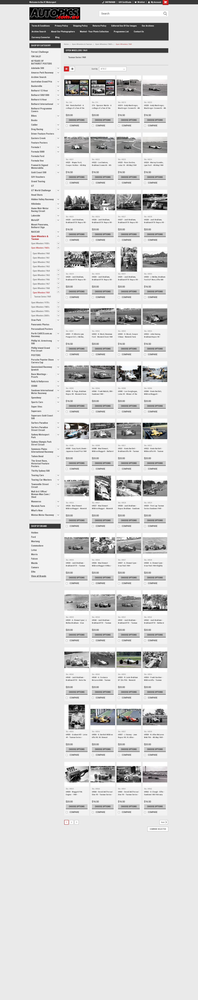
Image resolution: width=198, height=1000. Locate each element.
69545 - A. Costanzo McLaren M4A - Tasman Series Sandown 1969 (101, 680)
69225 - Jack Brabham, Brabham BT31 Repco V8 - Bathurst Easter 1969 (76, 222)
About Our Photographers (63, 31)
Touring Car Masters (41, 479)
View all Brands (38, 576)
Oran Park (36, 320)
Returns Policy (99, 25)
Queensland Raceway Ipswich (41, 368)
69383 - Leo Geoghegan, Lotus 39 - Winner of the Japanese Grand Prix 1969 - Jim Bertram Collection (128, 395)
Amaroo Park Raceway (42, 72)
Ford (33, 537)
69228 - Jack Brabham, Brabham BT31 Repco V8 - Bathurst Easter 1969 (154, 222)
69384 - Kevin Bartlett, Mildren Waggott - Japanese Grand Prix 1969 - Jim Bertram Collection (154, 395)
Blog (57, 37)
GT (32, 186)
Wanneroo (36, 501)
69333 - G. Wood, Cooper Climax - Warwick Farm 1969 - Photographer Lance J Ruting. (128, 338)
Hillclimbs (36, 203)
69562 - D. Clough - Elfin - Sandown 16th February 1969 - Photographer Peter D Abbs (155, 796)
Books (34, 120)
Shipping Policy (80, 25)
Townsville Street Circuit (40, 485)
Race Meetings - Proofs (39, 375)
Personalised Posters (42, 329)
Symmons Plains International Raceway (42, 450)
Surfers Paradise (39, 422)
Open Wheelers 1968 (41, 288)
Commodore (37, 545)
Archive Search (39, 31)
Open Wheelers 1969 (41, 292)
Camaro (35, 567)
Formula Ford (37, 156)
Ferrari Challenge (40, 52)
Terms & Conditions (41, 25)
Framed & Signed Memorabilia (39, 166)
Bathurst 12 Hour (39, 90)
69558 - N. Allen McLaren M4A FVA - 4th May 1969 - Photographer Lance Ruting (154, 739)
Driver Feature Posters (42, 133)
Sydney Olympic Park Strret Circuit (41, 443)
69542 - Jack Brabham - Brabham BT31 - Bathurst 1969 (154, 623)
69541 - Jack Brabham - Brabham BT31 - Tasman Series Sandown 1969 (127, 623)
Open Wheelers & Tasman (39, 237)
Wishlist (141, 2)
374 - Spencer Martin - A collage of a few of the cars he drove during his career (101, 109)
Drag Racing (37, 129)
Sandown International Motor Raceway (42, 392)
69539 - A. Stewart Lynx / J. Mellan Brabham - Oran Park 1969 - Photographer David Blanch (76, 624)
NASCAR (35, 231)
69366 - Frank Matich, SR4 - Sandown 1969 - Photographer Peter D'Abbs (102, 395)
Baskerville (36, 86)
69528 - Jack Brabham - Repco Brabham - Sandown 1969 (128, 508)
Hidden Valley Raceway (42, 199)
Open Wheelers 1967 (41, 284)
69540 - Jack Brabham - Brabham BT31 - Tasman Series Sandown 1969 (101, 623)
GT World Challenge (41, 190)
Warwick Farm (38, 506)
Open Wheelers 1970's (40, 302)
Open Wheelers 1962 (41, 262)
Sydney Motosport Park (40, 436)
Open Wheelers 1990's (40, 311)
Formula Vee (37, 160)
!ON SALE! (36, 56)
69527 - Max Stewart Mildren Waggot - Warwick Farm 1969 (102, 508)
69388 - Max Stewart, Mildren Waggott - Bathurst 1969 (102, 451)
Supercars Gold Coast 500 (42, 417)
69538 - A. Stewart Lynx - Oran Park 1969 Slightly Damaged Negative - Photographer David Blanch (155, 567)
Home (66, 44)
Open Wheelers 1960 (41, 253)
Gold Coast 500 (38, 172)
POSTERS (35, 355)
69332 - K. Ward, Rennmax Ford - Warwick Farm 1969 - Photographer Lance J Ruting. (102, 338)
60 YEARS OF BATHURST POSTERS (41, 62)
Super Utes (36, 406)
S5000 (34, 386)
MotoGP (35, 220)
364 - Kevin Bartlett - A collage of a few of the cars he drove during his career (75, 109)
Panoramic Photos (40, 324)
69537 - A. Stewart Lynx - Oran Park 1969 (127, 564)
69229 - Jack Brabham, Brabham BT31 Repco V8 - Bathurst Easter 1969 (76, 279)
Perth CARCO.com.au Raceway (41, 335)
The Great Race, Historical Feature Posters (40, 463)
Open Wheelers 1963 (41, 266)
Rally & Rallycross (40, 381)
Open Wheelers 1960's (40, 248)
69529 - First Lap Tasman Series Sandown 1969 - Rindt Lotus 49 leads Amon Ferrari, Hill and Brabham (154, 510)
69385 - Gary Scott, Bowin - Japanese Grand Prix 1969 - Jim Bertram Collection (76, 451)
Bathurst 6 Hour (39, 99)
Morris (34, 554)
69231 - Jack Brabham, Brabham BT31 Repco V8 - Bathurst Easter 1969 (128, 279)
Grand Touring (38, 181)
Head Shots (37, 195)
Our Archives (148, 25)
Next (163, 822)
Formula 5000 (37, 151)
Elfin (33, 571)
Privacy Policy (61, 25)
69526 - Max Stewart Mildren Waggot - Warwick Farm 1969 (76, 508)
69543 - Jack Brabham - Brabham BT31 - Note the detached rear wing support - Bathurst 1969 (76, 681)
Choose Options (77, 120)
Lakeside (35, 215)
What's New (37, 510)
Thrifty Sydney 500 (40, 470)
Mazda (34, 563)
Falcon (34, 558)
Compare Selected (158, 829)
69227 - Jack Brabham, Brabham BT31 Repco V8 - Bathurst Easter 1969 (128, 222)
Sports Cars (37, 402)
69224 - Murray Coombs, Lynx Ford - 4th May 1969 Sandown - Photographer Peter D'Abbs (154, 167)
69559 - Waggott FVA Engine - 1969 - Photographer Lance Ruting (74, 796)
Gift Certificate (125, 2)
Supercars (36, 411)
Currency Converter (41, 37)
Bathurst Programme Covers (41, 110)
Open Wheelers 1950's (40, 243)
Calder (34, 124)
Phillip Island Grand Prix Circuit (40, 349)
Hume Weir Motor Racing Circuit (40, 209)
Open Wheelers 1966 (41, 279)
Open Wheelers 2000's (40, 315)
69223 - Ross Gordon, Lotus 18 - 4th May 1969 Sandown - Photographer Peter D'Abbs (128, 167)
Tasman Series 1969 (42, 296)
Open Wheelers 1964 (41, 271)
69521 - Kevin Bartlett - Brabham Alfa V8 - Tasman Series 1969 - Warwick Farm (128, 453)
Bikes (34, 115)
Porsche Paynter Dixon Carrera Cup (42, 361)
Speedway (36, 397)
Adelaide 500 (37, 68)
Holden (34, 532)
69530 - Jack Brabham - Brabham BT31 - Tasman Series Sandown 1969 (75, 566)
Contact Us (139, 31)
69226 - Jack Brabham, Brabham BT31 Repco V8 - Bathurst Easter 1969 (102, 222)
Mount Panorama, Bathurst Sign (39, 226)
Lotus (34, 550)
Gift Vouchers (38, 177)
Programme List (121, 31)
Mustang (35, 541)
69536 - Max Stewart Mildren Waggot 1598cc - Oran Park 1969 (102, 566)
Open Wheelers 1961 (41, 258)
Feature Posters (39, 142)
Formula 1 (36, 147)
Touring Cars (37, 475)
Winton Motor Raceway (42, 515)
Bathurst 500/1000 (40, 95)
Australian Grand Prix (41, 81)
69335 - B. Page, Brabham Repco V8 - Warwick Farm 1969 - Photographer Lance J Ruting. (76, 395)
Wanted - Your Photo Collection (94, 31)
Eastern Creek (38, 138)
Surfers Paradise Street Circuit (39, 428)
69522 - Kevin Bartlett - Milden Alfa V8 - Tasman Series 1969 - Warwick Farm (153, 453)
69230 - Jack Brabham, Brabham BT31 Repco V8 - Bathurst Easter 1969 (102, 279)
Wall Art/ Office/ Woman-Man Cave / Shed (40, 494)
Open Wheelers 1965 (41, 275)
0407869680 (110, 2)
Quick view (76, 98)
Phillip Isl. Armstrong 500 (41, 342)
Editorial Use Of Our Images (124, 25)
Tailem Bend (37, 456)
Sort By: (95, 69)
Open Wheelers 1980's (40, 307)
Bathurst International (42, 104)
